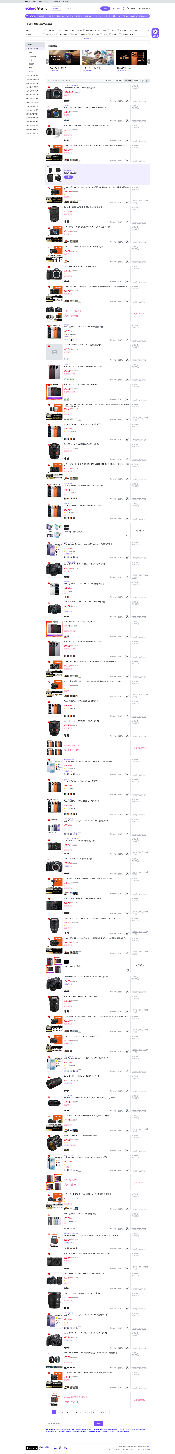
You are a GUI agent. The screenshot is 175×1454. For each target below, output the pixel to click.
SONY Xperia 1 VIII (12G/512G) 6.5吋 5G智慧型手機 (83, 367)
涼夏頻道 (88, 16)
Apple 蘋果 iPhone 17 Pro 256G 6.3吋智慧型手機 (81, 801)
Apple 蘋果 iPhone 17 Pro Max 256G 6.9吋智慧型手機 (83, 486)
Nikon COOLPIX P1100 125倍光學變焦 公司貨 (81, 1136)
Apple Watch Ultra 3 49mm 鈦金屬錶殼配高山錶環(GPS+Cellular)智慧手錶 (90, 1353)
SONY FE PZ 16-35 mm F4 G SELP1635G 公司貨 (82, 1036)
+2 (79, 202)
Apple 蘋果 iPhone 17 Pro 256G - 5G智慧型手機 (81, 701)
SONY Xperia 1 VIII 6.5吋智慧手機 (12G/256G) (80, 622)
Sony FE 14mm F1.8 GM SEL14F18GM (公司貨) (81, 721)
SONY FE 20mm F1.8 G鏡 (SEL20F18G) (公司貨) (82, 1293)
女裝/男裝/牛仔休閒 (32, 87)
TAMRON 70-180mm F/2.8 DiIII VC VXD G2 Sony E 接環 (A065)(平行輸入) (90, 1098)
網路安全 (133, 1449)
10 (94, 1412)
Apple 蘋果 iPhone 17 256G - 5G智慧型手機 (80, 1214)
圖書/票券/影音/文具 (32, 133)
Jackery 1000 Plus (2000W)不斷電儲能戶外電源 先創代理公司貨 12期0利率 (91, 1236)
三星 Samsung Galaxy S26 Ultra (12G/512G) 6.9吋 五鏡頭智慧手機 (88, 544)
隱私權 (140, 1449)
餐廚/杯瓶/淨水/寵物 (32, 118)
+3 (79, 1248)
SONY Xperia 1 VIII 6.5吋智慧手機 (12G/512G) (80, 385)
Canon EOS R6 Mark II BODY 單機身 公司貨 (80, 267)
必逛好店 (98, 16)
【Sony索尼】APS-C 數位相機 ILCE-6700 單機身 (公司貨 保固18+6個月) (90, 661)
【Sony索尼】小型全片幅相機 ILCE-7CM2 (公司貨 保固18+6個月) (87, 227)
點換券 (41, 16)
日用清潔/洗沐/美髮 (32, 102)
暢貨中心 (60, 16)
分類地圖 (147, 1449)
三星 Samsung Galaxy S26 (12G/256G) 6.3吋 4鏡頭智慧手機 (85, 1315)
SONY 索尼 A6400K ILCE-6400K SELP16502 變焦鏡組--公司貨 (87, 1254)
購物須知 (125, 1449)
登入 (118, 8)
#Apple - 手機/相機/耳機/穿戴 (82, 1429)
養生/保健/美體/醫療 (32, 110)
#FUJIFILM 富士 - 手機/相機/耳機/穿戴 (132, 1429)
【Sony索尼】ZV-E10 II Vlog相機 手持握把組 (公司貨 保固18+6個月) (88, 879)
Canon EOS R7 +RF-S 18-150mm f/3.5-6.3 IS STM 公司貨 (85, 564)
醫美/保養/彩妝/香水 (32, 98)
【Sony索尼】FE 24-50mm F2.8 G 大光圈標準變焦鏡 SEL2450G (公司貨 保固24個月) (95, 938)
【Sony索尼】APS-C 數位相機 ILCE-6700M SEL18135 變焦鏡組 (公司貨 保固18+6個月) (95, 286)
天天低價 (79, 16)
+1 (79, 160)
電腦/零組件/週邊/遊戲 (32, 79)
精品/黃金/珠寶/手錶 (32, 83)
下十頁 (101, 1412)
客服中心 (110, 1449)
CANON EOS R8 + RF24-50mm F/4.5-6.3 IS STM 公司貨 (84, 602)
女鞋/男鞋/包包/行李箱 (32, 95)
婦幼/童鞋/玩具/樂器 (32, 114)
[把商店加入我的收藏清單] (127, 536)
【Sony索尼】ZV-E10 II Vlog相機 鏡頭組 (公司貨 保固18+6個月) (87, 1116)
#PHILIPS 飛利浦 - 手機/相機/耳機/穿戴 (116, 1431)
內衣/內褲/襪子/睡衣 (32, 91)
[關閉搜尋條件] (61, 8)
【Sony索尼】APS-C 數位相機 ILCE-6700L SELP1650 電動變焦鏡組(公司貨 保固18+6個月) (96, 465)
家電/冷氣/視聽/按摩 (32, 75)
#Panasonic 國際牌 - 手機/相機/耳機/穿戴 (87, 1431)
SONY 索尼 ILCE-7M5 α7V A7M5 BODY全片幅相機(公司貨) (85, 108)
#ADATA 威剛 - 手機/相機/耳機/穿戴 (58, 1429)
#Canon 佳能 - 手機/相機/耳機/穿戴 (105, 1429)
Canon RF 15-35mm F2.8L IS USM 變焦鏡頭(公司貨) (83, 345)
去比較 (68, 177)
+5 (79, 1071)
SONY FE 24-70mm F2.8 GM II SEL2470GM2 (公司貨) (83, 247)
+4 (79, 557)
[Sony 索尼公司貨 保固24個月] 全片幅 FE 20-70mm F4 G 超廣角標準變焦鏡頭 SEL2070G (96, 1016)
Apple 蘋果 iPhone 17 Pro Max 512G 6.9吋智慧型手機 (83, 327)
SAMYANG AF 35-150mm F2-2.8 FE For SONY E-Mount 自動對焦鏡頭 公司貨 (92, 918)
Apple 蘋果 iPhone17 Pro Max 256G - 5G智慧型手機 (83, 424)
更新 (148, 1447)
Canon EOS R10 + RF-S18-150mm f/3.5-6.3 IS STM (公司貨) (86, 977)
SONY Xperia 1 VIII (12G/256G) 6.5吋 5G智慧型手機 (83, 642)
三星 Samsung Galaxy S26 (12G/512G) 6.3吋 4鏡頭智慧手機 (85, 1157)
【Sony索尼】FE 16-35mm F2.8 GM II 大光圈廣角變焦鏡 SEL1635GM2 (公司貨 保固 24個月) (96, 188)
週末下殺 (107, 16)
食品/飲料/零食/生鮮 (32, 106)
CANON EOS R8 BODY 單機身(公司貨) (78, 859)
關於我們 (118, 1449)
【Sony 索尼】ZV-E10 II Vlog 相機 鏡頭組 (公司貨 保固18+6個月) (87, 1194)
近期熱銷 (136, 81)
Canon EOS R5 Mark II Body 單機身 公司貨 (79, 88)
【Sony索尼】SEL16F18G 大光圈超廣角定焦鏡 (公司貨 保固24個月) (88, 1373)
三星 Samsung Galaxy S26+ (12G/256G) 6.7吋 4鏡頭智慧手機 (86, 1058)
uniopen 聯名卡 (131, 16)
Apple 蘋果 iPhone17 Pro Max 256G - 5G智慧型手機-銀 (84, 584)
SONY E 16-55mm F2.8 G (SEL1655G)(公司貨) (81, 997)
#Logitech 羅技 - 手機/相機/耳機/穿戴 (58, 1431)
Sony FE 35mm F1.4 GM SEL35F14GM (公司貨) (81, 444)
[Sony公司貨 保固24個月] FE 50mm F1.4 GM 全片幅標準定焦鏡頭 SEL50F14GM (93, 681)
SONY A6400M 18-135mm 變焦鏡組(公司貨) (80, 841)
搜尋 (98, 1423)
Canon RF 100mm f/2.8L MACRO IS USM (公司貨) (82, 1076)
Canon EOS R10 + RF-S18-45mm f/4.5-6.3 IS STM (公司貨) (85, 1333)
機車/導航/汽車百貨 (32, 129)
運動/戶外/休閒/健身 (32, 125)
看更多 (115, 16)
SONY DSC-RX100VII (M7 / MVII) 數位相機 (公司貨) (82, 898)
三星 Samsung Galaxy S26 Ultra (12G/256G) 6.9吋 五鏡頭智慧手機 (88, 761)
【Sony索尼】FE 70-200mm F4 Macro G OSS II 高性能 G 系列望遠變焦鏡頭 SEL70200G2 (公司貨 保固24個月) (96, 405)
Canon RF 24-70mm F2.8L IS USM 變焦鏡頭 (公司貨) (83, 207)
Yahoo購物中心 (36, 8)
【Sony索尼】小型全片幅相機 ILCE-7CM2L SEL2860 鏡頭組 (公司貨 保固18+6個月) (94, 146)
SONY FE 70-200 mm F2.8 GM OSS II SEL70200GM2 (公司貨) (86, 126)
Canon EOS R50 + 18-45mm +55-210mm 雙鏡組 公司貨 (84, 1273)
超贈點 (144, 16)
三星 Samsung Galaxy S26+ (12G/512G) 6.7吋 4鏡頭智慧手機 (86, 821)
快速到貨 (69, 16)
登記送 (51, 16)
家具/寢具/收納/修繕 (32, 122)
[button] (47, 61)
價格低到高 (119, 81)
